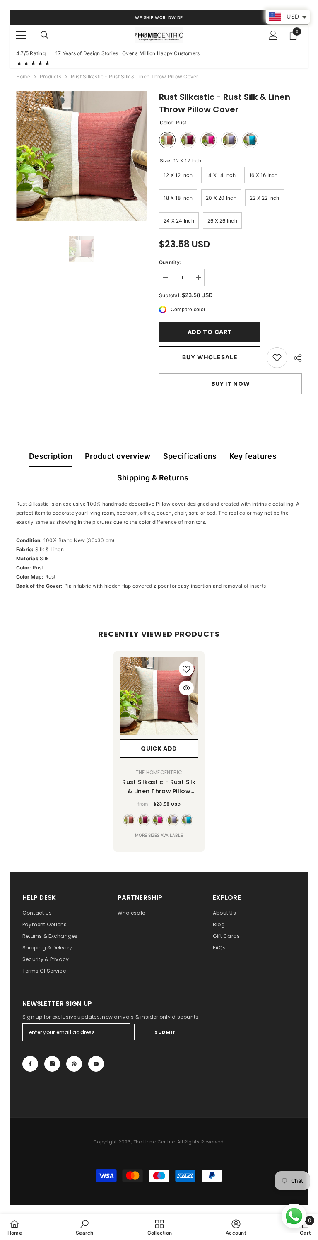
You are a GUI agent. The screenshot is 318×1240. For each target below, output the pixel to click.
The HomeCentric (159, 772)
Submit (165, 1032)
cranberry (143, 820)
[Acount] (273, 35)
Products (50, 76)
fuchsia (158, 820)
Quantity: (170, 262)
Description (50, 456)
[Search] (45, 35)
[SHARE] (294, 358)
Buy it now (230, 384)
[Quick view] (186, 688)
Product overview (118, 456)
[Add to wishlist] (186, 668)
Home (23, 76)
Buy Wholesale (210, 357)
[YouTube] (96, 1064)
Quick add (159, 748)
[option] (81, 156)
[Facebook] (30, 1064)
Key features (253, 456)
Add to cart (208, 332)
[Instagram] (52, 1064)
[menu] (21, 35)
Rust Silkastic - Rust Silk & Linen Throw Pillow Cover (158, 787)
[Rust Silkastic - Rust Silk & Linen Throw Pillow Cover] (159, 696)
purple (172, 820)
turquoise (187, 820)
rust (129, 820)
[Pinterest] (74, 1064)
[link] (277, 357)
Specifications (190, 456)
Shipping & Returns (152, 477)
